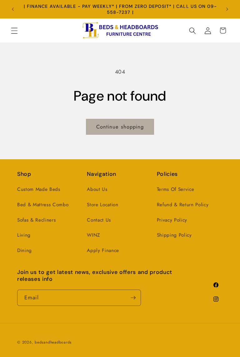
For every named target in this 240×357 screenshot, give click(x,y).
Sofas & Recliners (36, 220)
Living (24, 235)
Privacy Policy (172, 220)
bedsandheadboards (53, 342)
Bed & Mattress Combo (42, 204)
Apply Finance (103, 250)
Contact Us (99, 220)
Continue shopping (120, 126)
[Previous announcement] (13, 9)
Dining (24, 250)
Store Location (102, 204)
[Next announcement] (227, 9)
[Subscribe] (133, 298)
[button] (14, 30)
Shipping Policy (174, 235)
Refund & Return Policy (183, 204)
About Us (97, 189)
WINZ (93, 235)
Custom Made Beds (38, 189)
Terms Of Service (175, 189)
